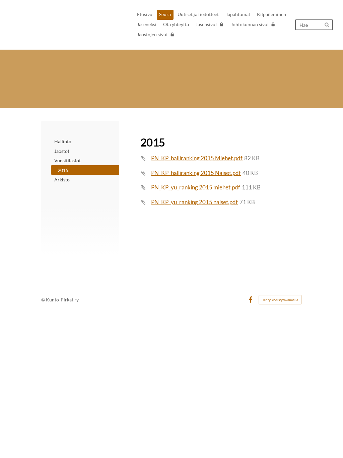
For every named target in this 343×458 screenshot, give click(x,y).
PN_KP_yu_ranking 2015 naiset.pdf (194, 202)
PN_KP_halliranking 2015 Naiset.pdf (196, 172)
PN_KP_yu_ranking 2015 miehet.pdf (195, 187)
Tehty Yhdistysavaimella (280, 300)
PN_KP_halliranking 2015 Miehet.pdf (197, 158)
